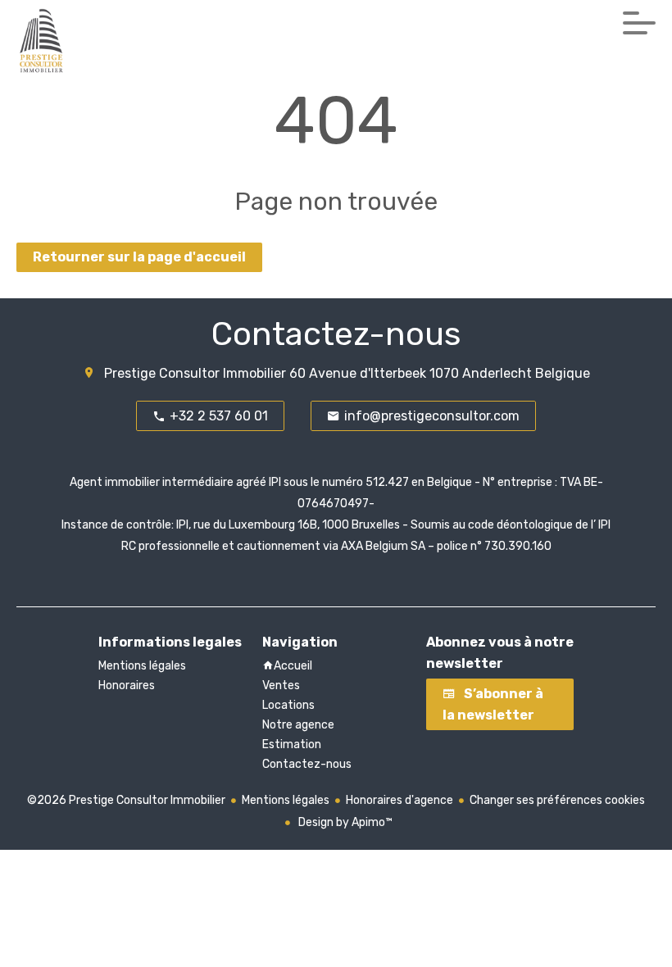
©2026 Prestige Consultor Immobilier (126, 800)
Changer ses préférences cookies (557, 800)
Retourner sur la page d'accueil (139, 257)
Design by (344, 822)
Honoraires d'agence (399, 800)
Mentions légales (285, 800)
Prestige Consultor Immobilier (195, 373)
